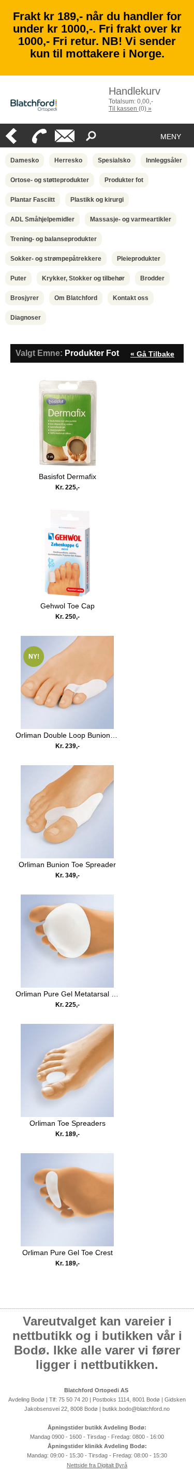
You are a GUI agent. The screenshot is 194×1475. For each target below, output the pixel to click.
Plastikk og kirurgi (97, 199)
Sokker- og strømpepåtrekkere (55, 258)
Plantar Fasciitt (32, 199)
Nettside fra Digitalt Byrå (97, 1465)
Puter (18, 278)
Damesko (24, 160)
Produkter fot (124, 180)
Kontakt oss (130, 298)
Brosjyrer (24, 298)
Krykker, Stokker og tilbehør (83, 278)
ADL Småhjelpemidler (42, 219)
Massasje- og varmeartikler (130, 219)
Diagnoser (25, 317)
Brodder (152, 278)
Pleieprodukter (138, 258)
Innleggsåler (164, 160)
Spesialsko (114, 160)
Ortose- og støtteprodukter (49, 180)
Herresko (68, 160)
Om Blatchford (75, 298)
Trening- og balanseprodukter (53, 239)
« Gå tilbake (152, 354)
